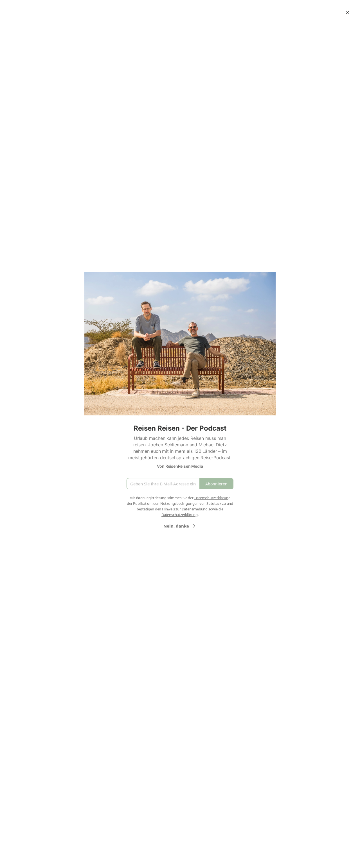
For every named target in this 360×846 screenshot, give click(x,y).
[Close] (347, 12)
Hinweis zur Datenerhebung (185, 509)
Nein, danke (176, 526)
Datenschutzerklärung (212, 497)
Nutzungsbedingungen (179, 503)
